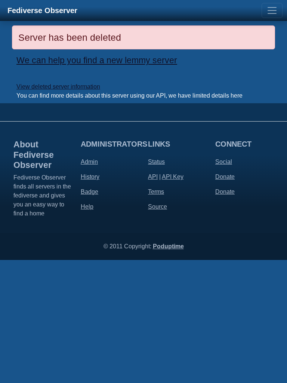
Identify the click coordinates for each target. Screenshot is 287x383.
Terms (156, 192)
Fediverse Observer (42, 10)
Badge (89, 192)
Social (223, 162)
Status (156, 162)
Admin (89, 162)
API (153, 177)
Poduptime (168, 246)
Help (87, 206)
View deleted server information (58, 86)
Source (157, 206)
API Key (172, 177)
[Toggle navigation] (272, 10)
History (90, 177)
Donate (225, 177)
